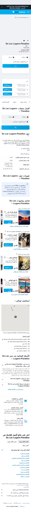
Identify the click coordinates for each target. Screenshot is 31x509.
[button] (2, 7)
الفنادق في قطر (25, 456)
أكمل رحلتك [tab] (25, 445)
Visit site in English (14, 8)
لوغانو (23, 506)
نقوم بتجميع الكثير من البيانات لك (20, 493)
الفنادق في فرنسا (25, 472)
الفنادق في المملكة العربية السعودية (20, 458)
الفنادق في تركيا (25, 460)
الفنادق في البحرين (24, 467)
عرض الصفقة (9, 222)
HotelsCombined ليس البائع (21, 490)
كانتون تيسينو (9, 503)
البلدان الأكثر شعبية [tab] (23, 441)
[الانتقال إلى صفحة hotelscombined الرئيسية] (18, 12)
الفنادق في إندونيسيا (24, 463)
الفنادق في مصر (25, 469)
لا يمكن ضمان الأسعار (21, 485)
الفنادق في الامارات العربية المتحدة (20, 465)
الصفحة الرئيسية (26, 503)
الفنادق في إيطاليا (25, 476)
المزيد (28, 150)
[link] (19, 226)
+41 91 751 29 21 (24, 51)
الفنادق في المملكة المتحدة (22, 474)
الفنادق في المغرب (24, 453)
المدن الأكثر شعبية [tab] (12, 441)
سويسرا (19, 503)
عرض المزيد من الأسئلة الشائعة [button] (15, 389)
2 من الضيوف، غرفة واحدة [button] (20, 61)
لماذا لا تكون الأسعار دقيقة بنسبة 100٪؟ (18, 496)
